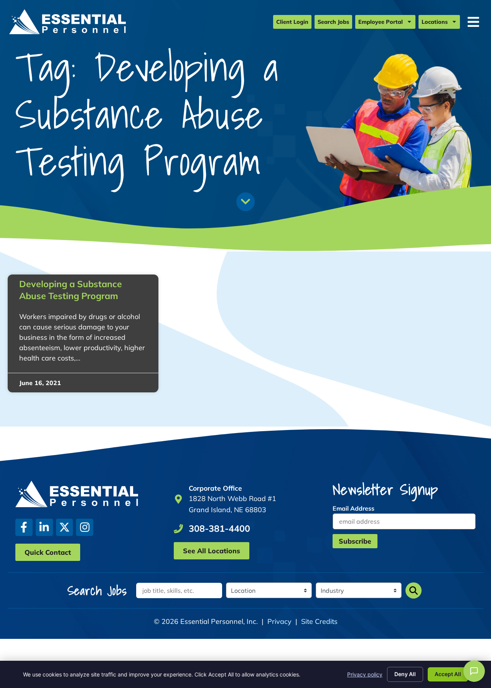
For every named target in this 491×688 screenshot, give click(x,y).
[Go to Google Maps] (178, 499)
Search (413, 590)
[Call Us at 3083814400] (178, 528)
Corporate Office (215, 488)
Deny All (405, 674)
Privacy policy (364, 674)
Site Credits (319, 621)
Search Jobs (333, 21)
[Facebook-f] (24, 527)
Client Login (292, 21)
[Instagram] (84, 527)
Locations (435, 21)
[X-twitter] (64, 527)
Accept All (448, 674)
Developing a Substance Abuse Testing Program (70, 289)
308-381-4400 (219, 528)
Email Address (353, 508)
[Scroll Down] (245, 201)
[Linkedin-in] (44, 527)
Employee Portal (380, 21)
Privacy (279, 621)
